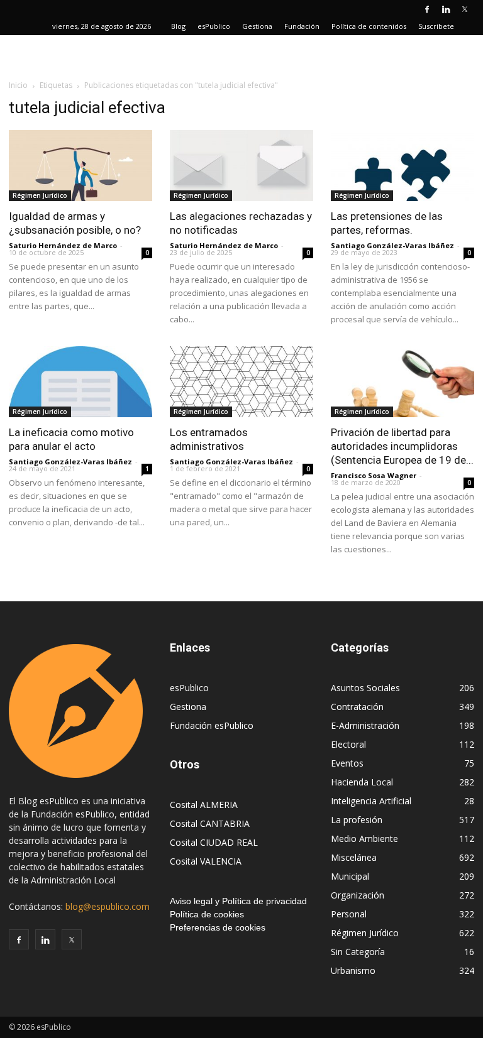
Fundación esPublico (211, 725)
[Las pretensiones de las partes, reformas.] (402, 165)
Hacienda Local (362, 782)
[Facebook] (427, 8)
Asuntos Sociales (365, 688)
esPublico (213, 26)
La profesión (356, 820)
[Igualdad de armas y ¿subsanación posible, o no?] (80, 165)
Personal (349, 914)
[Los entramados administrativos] (241, 381)
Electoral (348, 744)
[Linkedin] (445, 8)
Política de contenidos (368, 26)
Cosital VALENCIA (206, 861)
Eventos (347, 763)
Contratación (357, 707)
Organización (357, 895)
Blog (178, 26)
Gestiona (257, 26)
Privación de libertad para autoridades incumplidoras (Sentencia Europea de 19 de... (402, 446)
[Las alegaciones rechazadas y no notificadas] (241, 165)
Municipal (350, 876)
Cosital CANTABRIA (210, 823)
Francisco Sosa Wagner (373, 475)
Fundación (301, 26)
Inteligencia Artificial (371, 801)
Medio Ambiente (364, 838)
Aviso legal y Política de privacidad (238, 901)
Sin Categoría (358, 952)
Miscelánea (354, 857)
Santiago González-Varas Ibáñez (392, 245)
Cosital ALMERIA (204, 805)
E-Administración (365, 725)
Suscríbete (436, 26)
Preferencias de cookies (217, 927)
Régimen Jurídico (40, 195)
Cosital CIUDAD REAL (214, 842)
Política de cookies (207, 914)
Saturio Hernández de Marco (63, 245)
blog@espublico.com (107, 906)
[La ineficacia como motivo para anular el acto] (80, 381)
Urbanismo (353, 970)
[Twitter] (464, 8)
